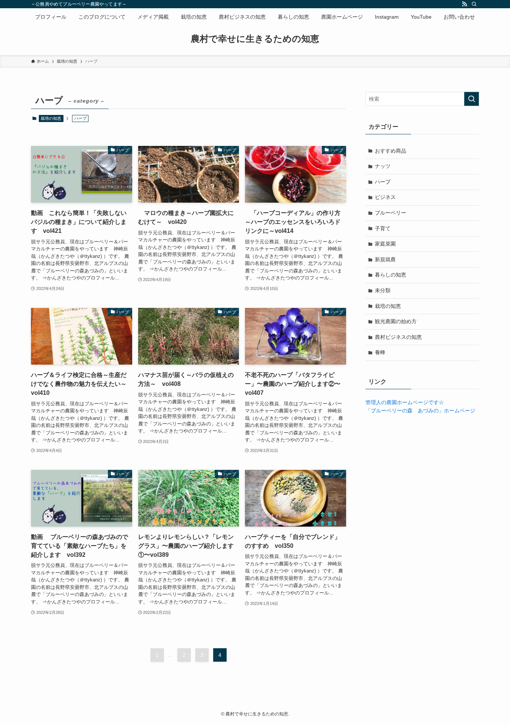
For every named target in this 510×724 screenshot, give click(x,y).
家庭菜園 (385, 244)
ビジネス (385, 197)
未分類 (383, 290)
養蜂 (380, 352)
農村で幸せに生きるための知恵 (255, 38)
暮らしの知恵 (390, 275)
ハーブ (383, 182)
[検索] (474, 4)
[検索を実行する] (471, 99)
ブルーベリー (390, 213)
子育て (383, 228)
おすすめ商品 (390, 151)
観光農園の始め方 (396, 321)
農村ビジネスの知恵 (398, 337)
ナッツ (383, 166)
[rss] (464, 4)
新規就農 (385, 259)
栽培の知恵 (51, 118)
